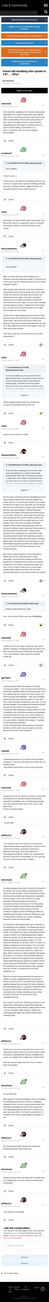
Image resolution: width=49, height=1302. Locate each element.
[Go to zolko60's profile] (23, 747)
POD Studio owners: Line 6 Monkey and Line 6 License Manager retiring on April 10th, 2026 (24, 52)
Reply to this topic (24, 90)
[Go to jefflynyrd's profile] (23, 831)
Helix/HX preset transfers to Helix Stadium (24, 36)
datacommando (12, 370)
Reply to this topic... (16, 1245)
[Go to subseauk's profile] (23, 99)
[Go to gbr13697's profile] (23, 674)
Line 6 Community (14, 5)
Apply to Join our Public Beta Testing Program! (24, 28)
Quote (11, 141)
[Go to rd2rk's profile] (23, 208)
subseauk (9, 81)
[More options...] (43, 105)
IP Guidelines (25, 1288)
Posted (10, 106)
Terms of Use (10, 1289)
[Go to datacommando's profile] (23, 245)
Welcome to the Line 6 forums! (24, 20)
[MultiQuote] (4, 140)
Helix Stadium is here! (24, 43)
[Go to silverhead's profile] (23, 876)
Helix (19, 83)
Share (25, 1257)
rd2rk (31, 603)
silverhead (6, 880)
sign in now (15, 1233)
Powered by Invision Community (24, 1298)
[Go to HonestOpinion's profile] (23, 451)
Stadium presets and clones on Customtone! (25, 62)
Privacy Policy (17, 1288)
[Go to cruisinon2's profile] (23, 149)
